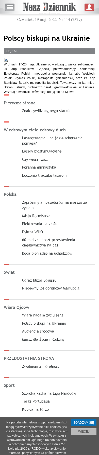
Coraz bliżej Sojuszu (39, 280)
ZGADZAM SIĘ (84, 422)
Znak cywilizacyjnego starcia (46, 110)
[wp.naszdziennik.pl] (49, 7)
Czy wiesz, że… (35, 159)
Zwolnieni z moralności (41, 366)
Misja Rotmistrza (36, 215)
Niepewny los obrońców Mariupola (50, 288)
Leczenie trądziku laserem (44, 175)
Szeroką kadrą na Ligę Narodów (49, 393)
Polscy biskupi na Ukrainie (44, 323)
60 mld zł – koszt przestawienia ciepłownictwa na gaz (48, 242)
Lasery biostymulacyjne (41, 151)
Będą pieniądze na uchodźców (47, 253)
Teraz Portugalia (36, 401)
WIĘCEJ (84, 431)
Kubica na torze (35, 409)
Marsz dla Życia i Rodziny (43, 339)
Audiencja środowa (38, 331)
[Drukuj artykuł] (6, 60)
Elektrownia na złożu (39, 223)
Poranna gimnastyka (39, 167)
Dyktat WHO (32, 231)
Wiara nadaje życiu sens (42, 315)
